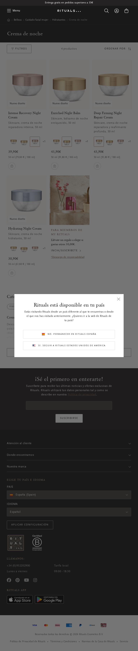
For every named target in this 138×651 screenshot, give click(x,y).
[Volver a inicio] (69, 11)
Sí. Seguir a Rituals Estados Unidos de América (71, 346)
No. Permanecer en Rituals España (72, 334)
